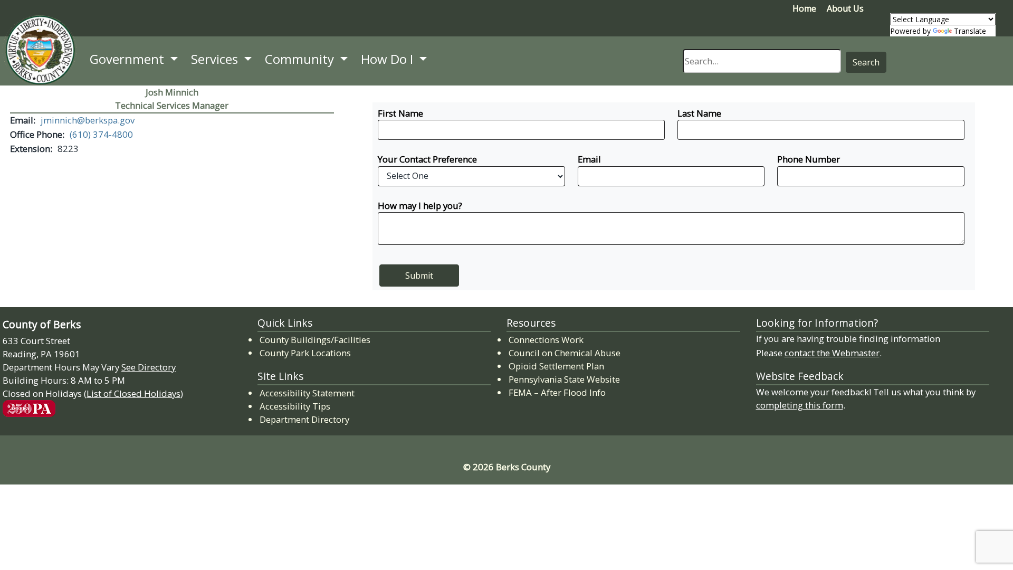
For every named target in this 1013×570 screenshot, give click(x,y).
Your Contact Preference (427, 159)
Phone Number (808, 159)
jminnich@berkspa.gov (88, 120)
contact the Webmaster (832, 353)
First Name (400, 113)
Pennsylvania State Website (564, 379)
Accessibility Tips (295, 406)
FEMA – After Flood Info (558, 392)
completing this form (799, 405)
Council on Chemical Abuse (565, 352)
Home (804, 8)
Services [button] (216, 59)
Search (866, 62)
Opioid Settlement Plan (557, 365)
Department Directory (304, 419)
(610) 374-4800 (101, 134)
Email (589, 159)
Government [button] (128, 59)
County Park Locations (305, 353)
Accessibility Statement (307, 393)
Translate (970, 31)
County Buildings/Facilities (315, 340)
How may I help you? (420, 206)
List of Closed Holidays (133, 393)
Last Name (699, 113)
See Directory (148, 367)
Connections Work (547, 339)
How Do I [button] (388, 59)
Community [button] (301, 59)
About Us (845, 8)
